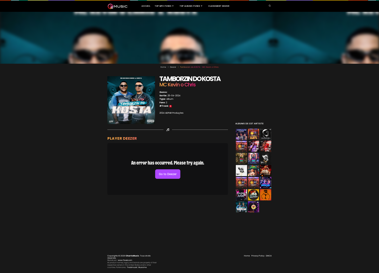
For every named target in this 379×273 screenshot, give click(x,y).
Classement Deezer (218, 6)
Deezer (173, 67)
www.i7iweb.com (125, 260)
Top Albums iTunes (190, 6)
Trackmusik (132, 267)
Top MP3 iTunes (163, 6)
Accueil (146, 6)
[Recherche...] (270, 6)
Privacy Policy (257, 255)
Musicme (142, 267)
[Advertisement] (189, 38)
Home (163, 67)
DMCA (269, 255)
